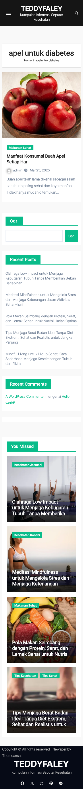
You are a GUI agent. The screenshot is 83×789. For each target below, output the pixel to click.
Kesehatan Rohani (27, 535)
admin (18, 170)
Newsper (59, 749)
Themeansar (11, 755)
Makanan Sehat (20, 147)
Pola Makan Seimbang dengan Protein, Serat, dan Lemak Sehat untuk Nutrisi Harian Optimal (40, 651)
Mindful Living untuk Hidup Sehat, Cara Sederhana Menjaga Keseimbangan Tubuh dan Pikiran (39, 359)
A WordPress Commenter (25, 396)
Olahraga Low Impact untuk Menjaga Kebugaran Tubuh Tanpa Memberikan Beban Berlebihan (41, 278)
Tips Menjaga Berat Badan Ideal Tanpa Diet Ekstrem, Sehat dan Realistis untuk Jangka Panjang (39, 337)
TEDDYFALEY (41, 8)
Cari (14, 221)
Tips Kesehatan (25, 675)
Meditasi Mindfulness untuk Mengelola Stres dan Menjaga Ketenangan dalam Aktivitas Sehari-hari (41, 299)
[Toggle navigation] (8, 13)
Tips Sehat (49, 675)
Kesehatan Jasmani (28, 465)
